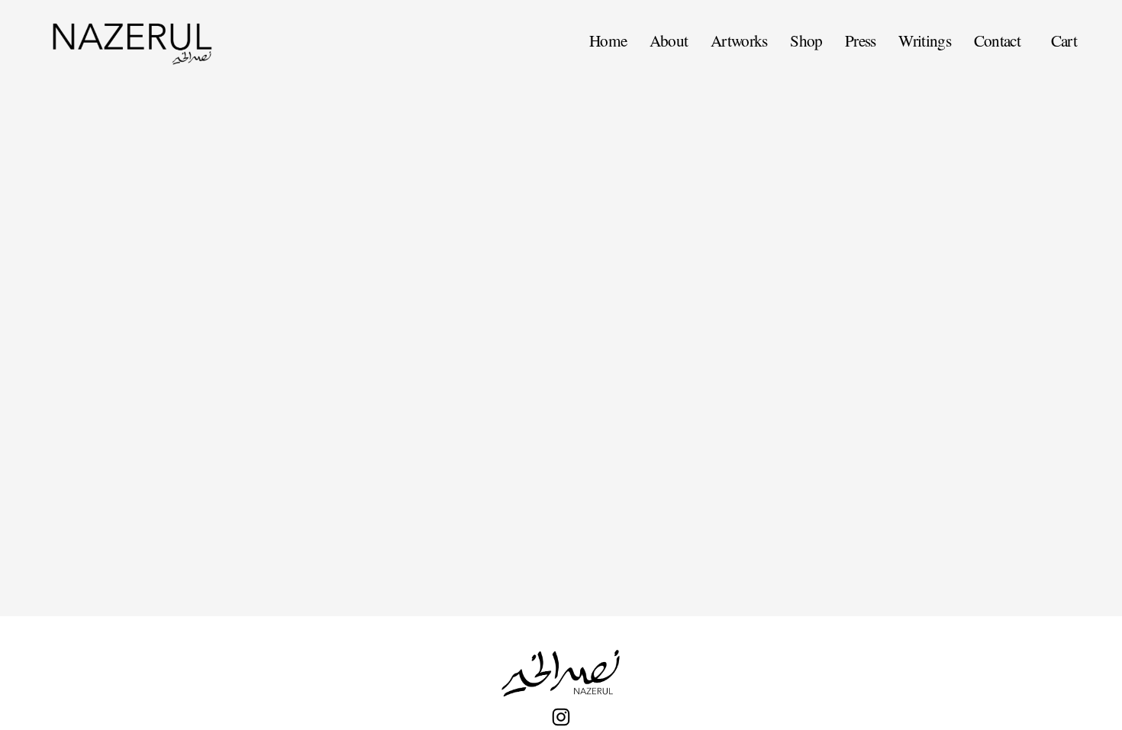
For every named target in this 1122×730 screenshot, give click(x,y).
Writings (924, 40)
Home (608, 40)
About (669, 40)
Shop (806, 40)
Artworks (739, 40)
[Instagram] (561, 717)
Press (860, 40)
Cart (1064, 40)
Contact (997, 40)
